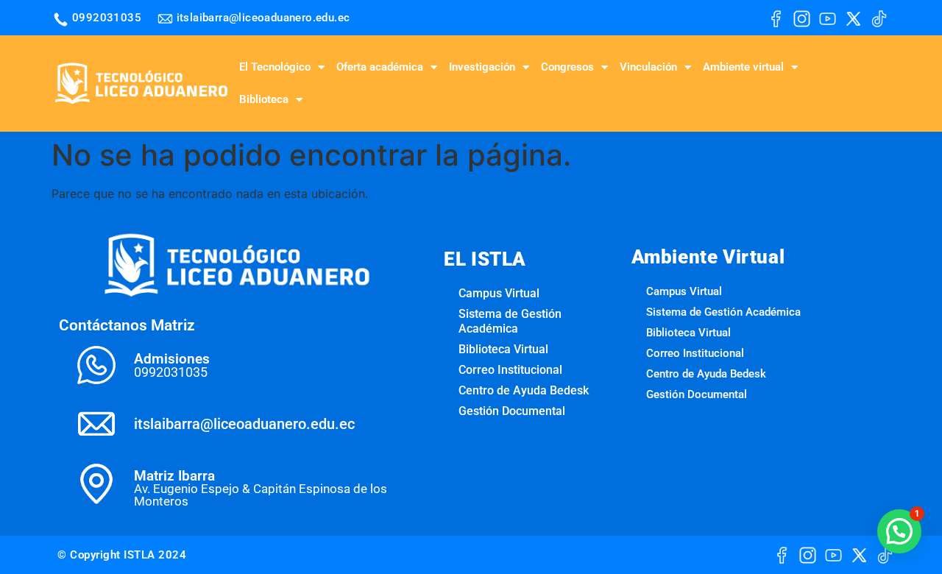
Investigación (482, 67)
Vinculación (648, 67)
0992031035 (106, 17)
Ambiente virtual (743, 67)
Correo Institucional (510, 370)
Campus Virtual (498, 293)
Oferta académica (379, 67)
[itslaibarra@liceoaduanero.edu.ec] (165, 19)
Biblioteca (263, 99)
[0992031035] (61, 19)
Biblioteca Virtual (503, 349)
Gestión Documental (511, 411)
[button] (899, 531)
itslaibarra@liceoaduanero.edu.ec (263, 17)
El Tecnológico (275, 67)
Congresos (567, 67)
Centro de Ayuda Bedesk (523, 390)
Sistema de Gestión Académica (510, 321)
